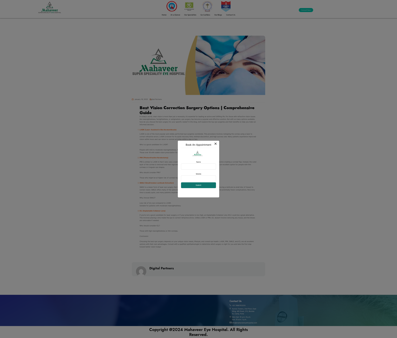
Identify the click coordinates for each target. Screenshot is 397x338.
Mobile (198, 174)
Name (198, 162)
